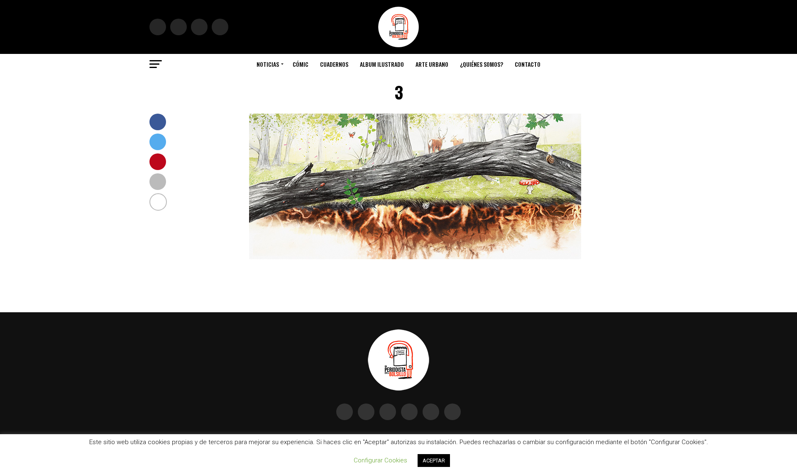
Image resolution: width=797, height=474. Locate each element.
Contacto (527, 64)
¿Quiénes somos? (481, 64)
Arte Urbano (432, 64)
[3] (415, 257)
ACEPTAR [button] (434, 460)
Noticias (268, 64)
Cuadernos (334, 64)
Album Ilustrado (382, 64)
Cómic (300, 64)
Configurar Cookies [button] (380, 460)
